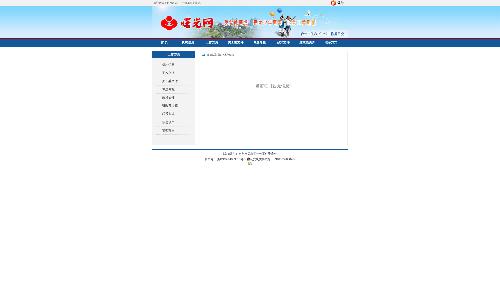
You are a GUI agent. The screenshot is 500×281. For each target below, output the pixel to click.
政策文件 (283, 42)
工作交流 (212, 42)
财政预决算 (307, 42)
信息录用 (168, 122)
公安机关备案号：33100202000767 (273, 159)
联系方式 (331, 42)
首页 (220, 54)
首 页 (164, 42)
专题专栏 (259, 42)
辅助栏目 (168, 130)
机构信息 (188, 42)
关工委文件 (236, 42)
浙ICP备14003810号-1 (231, 159)
